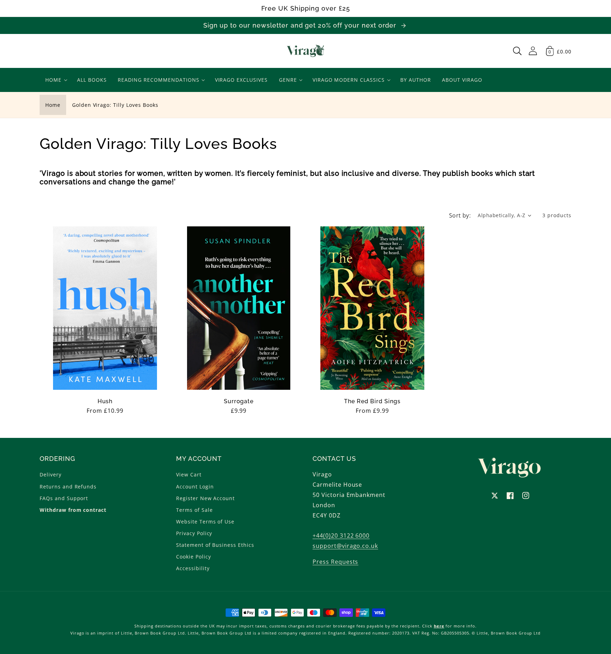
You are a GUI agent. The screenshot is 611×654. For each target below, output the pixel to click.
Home (52, 105)
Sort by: (460, 215)
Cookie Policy (193, 556)
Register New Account (205, 498)
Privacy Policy (194, 533)
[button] (517, 51)
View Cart (189, 474)
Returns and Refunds (68, 486)
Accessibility (192, 568)
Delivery (51, 474)
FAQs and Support (64, 498)
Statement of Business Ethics (215, 545)
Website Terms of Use (205, 521)
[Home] (305, 51)
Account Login (195, 486)
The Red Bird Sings (372, 401)
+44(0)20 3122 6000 (341, 535)
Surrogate (239, 401)
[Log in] (533, 50)
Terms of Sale (194, 510)
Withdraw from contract (73, 510)
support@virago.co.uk (345, 546)
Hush (105, 401)
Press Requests (335, 562)
